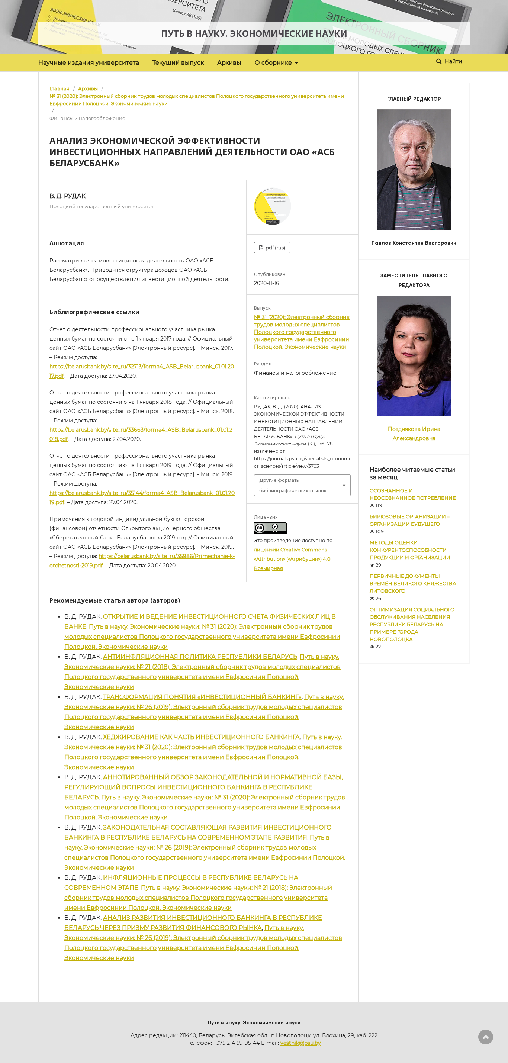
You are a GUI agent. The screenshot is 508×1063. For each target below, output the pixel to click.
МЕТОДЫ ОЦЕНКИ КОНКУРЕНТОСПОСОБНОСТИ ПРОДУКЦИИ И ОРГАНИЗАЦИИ (410, 549)
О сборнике (274, 62)
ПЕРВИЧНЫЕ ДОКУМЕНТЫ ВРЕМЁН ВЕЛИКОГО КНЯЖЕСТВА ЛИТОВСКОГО (413, 583)
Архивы (229, 62)
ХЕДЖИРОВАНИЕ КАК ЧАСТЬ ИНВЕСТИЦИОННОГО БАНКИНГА (201, 737)
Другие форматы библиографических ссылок (293, 485)
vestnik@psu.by (300, 1043)
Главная (59, 88)
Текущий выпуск (178, 62)
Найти (452, 61)
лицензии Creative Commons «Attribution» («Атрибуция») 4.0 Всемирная (292, 559)
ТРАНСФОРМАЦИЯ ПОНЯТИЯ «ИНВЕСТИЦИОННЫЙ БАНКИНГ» (202, 696)
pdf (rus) (274, 248)
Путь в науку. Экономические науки (254, 33)
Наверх (485, 1037)
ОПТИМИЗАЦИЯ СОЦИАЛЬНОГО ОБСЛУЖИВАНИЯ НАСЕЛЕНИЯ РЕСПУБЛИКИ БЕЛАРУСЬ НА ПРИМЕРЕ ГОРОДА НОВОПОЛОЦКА (412, 624)
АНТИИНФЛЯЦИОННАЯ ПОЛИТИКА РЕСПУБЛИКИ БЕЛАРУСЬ (200, 656)
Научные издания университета (88, 62)
